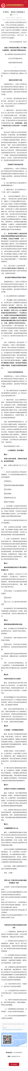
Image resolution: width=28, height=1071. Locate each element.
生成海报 (14, 1064)
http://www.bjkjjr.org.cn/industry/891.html (12, 1029)
